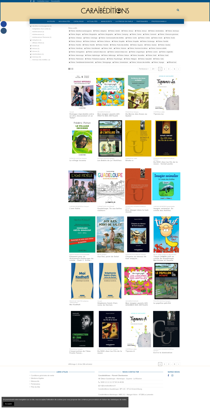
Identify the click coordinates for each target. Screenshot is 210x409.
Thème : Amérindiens (157, 31)
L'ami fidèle (75, 208)
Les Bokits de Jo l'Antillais (109, 160)
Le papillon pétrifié (162, 303)
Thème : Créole (145, 38)
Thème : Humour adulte (158, 48)
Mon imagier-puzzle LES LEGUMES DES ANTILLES (137, 304)
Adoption (36, 40)
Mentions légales (37, 378)
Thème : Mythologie (93, 55)
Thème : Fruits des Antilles (120, 45)
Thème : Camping (122, 34)
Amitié (35, 46)
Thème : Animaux (173, 31)
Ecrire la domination (162, 353)
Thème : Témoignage (103, 62)
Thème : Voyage (158, 62)
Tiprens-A (130, 351)
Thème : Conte (132, 38)
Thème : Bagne (75, 34)
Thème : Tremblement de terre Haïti (81, 62)
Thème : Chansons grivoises (168, 34)
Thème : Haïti (107, 48)
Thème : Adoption (101, 31)
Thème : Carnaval (150, 34)
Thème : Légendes (167, 52)
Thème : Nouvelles (138, 55)
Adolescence (38, 31)
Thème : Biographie (90, 34)
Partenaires (35, 384)
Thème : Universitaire (121, 62)
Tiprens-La (158, 114)
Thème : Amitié (114, 31)
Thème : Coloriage (91, 38)
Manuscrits (35, 381)
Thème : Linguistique (137, 52)
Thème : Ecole (157, 38)
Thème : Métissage (109, 55)
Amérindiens (38, 54)
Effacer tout (172, 62)
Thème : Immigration (77, 52)
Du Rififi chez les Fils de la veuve (109, 352)
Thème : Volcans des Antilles (140, 62)
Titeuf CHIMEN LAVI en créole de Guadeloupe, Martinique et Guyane (163, 258)
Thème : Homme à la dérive (138, 48)
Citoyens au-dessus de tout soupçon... (136, 257)
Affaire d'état (38, 43)
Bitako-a (129, 160)
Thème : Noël (151, 55)
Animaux (36, 57)
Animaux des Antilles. (41, 60)
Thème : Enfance (75, 41)
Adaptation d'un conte (41, 29)
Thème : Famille (162, 41)
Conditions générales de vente (42, 375)
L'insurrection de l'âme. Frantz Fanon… (80, 352)
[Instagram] (4, 31)
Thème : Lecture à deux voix (96, 52)
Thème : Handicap (76, 48)
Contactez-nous (43, 1)
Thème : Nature (123, 55)
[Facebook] (4, 24)
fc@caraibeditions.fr (108, 386)
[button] (78, 21)
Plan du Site (35, 387)
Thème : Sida (159, 59)
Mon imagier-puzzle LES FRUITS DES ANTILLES (108, 115)
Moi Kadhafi (75, 305)
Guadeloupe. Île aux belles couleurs (109, 209)
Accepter (8, 404)
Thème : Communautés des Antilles (112, 38)
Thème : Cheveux (76, 38)
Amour (35, 48)
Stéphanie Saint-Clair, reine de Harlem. (107, 304)
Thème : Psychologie (115, 59)
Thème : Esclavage (148, 41)
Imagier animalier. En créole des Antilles (163, 209)
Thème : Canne (136, 34)
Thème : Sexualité (146, 59)
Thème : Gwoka (151, 45)
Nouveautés (55, 1)
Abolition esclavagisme (41, 26)
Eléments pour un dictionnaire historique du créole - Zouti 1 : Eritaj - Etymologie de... (81, 259)
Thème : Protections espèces (95, 59)
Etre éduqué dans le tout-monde (137, 211)
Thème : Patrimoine (76, 59)
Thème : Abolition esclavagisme (81, 31)
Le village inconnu (78, 160)
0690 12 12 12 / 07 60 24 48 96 (112, 382)
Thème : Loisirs (152, 52)
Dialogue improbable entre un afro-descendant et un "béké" (82, 116)
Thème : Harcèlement (93, 48)
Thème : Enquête (118, 41)
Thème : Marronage (76, 55)
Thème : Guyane (137, 45)
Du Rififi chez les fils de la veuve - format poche (165, 163)
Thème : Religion (131, 59)
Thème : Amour (128, 31)
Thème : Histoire (120, 48)
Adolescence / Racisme (41, 37)
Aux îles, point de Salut (108, 256)
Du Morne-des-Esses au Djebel (136, 115)
